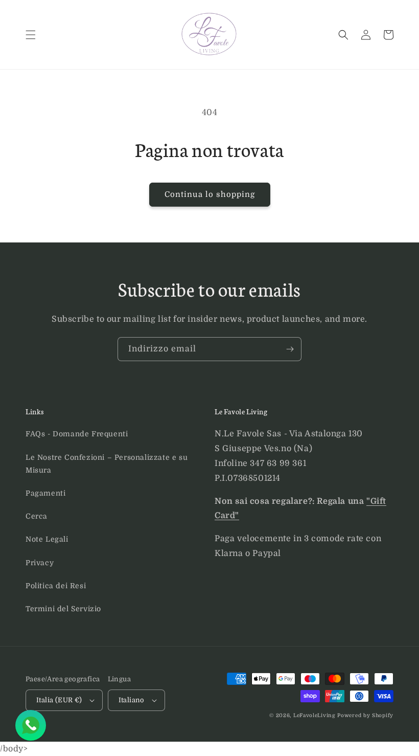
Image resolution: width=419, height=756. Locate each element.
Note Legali (47, 539)
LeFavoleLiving (314, 715)
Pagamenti (45, 493)
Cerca (37, 516)
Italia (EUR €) (59, 700)
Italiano (132, 700)
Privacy (40, 563)
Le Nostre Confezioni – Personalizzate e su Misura (107, 463)
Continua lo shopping (210, 194)
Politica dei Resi (56, 586)
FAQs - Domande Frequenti (77, 434)
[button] (30, 35)
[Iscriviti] (289, 349)
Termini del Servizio (63, 609)
